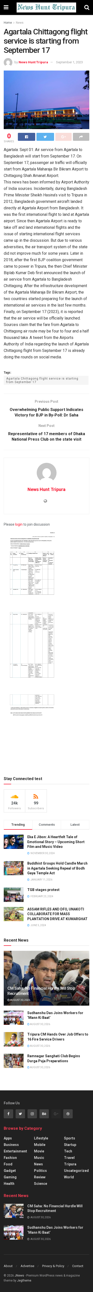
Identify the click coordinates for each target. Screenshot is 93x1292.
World (69, 1177)
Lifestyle (41, 1138)
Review (39, 1177)
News (20, 22)
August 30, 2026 (20, 1000)
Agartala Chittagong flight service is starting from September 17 (42, 380)
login (19, 524)
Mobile (39, 1145)
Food (8, 1164)
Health (9, 1184)
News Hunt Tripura (33, 62)
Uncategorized (76, 1171)
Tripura (70, 1164)
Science (40, 1184)
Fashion (10, 1158)
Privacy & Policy (53, 1266)
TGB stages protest (43, 890)
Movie (39, 1151)
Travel (69, 1158)
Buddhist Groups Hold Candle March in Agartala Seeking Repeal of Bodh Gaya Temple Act (57, 868)
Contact (77, 1266)
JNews (19, 1275)
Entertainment (15, 1151)
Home (8, 22)
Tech (68, 1151)
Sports (69, 1138)
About (8, 1266)
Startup (70, 1145)
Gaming (10, 1177)
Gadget (10, 1171)
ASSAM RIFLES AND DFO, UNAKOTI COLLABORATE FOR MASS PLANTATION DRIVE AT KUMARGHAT (57, 914)
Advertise (27, 1266)
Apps (8, 1138)
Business (11, 1145)
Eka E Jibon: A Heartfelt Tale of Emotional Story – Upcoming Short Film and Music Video (56, 842)
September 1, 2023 (69, 62)
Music (39, 1158)
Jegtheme (24, 1280)
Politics (40, 1171)
